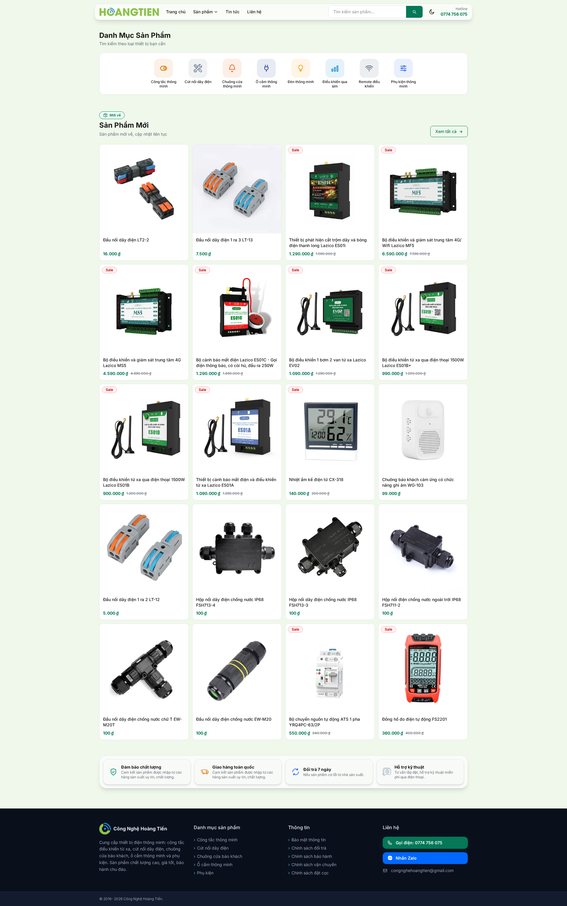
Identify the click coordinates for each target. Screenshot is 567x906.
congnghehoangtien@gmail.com (422, 870)
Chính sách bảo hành (310, 856)
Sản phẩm (203, 11)
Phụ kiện (204, 872)
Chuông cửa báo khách (218, 856)
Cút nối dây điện (211, 847)
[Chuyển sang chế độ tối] (431, 12)
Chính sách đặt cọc (308, 872)
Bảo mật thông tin (307, 839)
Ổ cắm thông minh (213, 864)
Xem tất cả (446, 131)
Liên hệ (254, 11)
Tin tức (232, 11)
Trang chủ (175, 11)
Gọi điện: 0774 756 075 (419, 842)
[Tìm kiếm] (414, 12)
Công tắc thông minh (215, 839)
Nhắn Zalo (406, 857)
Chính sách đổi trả (307, 847)
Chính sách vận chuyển (312, 864)
